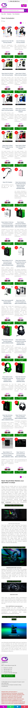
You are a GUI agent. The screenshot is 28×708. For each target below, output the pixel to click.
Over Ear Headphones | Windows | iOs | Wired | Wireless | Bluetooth (7, 46)
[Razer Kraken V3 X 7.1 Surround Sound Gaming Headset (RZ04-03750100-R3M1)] (7, 251)
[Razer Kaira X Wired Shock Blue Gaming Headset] (21, 100)
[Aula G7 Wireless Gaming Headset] (21, 32)
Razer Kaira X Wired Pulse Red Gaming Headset (21, 147)
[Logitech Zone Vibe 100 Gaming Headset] (7, 32)
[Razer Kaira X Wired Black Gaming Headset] (7, 100)
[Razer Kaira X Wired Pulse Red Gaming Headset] (21, 136)
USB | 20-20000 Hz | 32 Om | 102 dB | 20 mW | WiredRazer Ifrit (7, 186)
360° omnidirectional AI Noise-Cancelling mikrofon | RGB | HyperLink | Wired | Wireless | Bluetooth (21, 47)
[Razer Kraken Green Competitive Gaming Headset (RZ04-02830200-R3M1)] (7, 368)
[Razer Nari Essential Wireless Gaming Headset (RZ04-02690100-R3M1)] (21, 368)
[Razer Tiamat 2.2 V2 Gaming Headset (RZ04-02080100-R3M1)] (21, 406)
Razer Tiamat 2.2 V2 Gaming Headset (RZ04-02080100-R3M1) (20, 417)
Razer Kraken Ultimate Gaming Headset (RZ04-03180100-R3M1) (7, 341)
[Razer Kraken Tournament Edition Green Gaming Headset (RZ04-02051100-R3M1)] (21, 213)
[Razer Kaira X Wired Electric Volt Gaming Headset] (7, 136)
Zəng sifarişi (9, 675)
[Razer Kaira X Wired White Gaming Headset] (21, 64)
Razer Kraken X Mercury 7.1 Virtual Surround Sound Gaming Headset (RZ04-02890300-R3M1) (7, 224)
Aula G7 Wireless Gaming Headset (20, 41)
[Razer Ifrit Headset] (7, 173)
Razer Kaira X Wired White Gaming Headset (21, 74)
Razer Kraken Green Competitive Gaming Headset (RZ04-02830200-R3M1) (7, 379)
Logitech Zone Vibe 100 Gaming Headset (7, 41)
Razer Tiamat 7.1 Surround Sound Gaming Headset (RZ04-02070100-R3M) (20, 454)
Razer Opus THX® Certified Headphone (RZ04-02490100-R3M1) (20, 302)
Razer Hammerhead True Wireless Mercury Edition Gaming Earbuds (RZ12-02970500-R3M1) (20, 263)
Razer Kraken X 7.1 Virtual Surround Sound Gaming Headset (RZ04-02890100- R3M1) (7, 454)
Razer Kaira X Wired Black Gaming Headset (7, 109)
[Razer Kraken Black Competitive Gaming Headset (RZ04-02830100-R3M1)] (21, 331)
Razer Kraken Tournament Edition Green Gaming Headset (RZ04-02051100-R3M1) (20, 224)
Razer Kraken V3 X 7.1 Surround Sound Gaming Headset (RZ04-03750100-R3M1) (7, 263)
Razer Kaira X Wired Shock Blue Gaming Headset (20, 110)
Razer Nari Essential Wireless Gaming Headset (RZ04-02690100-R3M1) (21, 379)
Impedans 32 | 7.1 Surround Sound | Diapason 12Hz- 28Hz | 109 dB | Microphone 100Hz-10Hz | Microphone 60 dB (7, 462)
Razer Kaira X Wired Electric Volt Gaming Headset (7, 147)
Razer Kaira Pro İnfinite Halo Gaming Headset (7, 74)
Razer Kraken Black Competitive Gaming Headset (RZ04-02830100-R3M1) (20, 342)
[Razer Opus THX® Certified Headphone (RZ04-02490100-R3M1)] (21, 291)
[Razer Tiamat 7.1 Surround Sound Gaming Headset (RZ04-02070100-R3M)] (21, 443)
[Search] (25, 10)
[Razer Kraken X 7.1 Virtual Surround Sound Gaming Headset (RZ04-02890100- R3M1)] (7, 443)
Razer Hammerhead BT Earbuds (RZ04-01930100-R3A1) (7, 302)
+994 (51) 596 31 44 (14, 1)
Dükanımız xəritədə (7, 667)
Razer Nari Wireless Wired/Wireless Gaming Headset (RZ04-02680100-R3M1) (7, 417)
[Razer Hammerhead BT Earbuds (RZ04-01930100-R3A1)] (7, 291)
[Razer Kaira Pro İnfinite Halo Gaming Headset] (7, 64)
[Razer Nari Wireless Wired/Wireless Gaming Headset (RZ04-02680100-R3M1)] (7, 406)
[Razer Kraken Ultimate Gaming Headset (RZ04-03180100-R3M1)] (7, 331)
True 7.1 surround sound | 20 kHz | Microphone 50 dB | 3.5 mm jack (21, 461)
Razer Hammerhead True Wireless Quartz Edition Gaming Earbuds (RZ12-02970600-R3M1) (20, 185)
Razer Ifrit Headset (7, 182)
